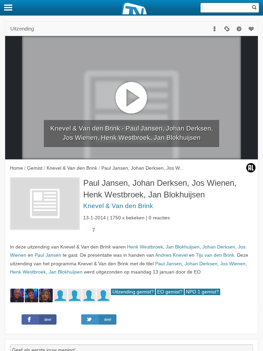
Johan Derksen (218, 247)
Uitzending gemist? (133, 291)
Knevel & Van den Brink (118, 205)
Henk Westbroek (145, 247)
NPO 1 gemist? (202, 291)
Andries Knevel (171, 255)
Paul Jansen (48, 255)
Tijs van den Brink (215, 255)
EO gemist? (170, 291)
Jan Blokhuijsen (183, 247)
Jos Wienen (233, 263)
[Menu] (8, 7)
